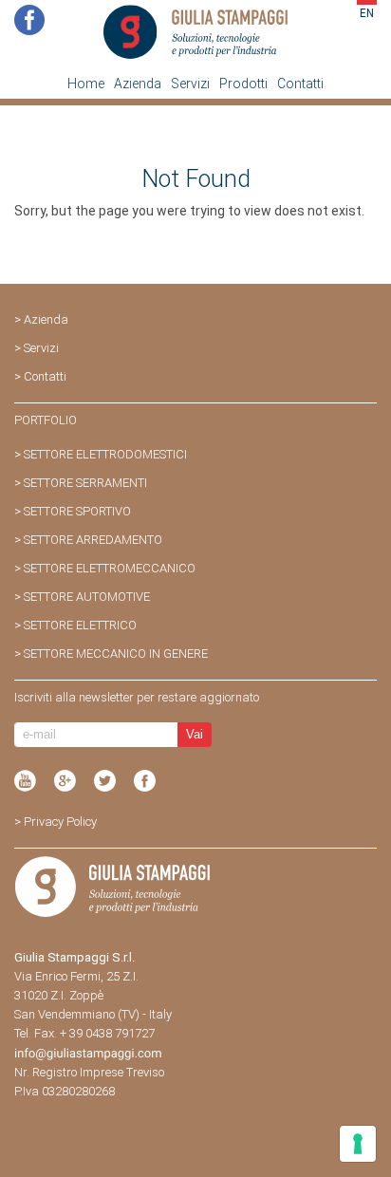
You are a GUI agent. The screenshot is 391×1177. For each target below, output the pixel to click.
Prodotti (243, 83)
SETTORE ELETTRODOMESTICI (105, 454)
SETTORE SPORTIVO (77, 511)
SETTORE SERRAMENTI (85, 483)
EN (367, 13)
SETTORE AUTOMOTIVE (87, 596)
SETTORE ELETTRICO (80, 625)
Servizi (190, 83)
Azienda (137, 83)
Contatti (300, 83)
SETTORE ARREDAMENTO (93, 539)
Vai (194, 734)
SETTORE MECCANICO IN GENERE (116, 653)
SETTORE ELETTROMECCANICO (110, 568)
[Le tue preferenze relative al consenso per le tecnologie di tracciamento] (358, 1144)
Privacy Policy (60, 821)
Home (85, 83)
